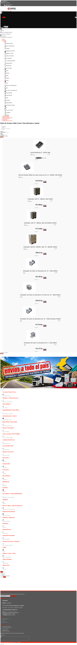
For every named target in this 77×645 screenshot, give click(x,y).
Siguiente (6, 27)
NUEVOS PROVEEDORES (7, 117)
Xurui (3, 129)
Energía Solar (5, 467)
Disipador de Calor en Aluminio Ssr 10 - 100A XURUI (40, 270)
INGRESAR (5, 619)
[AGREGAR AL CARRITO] (43, 182)
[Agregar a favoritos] (48, 154)
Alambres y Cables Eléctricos (9, 45)
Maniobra (6, 87)
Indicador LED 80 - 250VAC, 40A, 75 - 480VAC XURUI (40, 246)
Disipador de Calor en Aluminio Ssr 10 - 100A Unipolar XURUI (40, 318)
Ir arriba (1, 644)
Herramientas (7, 77)
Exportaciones (5, 119)
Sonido (6, 107)
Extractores (6, 75)
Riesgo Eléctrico (7, 100)
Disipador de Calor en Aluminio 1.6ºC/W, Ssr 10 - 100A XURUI (40, 294)
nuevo (3, 573)
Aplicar (4, 17)
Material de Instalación (8, 92)
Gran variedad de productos (7, 627)
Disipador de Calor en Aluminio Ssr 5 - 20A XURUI (40, 342)
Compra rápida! (5, 629)
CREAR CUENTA (6, 618)
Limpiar (1, 576)
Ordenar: (1, 26)
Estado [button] (1, 572)
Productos (5, 622)
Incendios (6, 82)
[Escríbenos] (3, 644)
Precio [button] (1, 570)
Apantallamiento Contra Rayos (10, 50)
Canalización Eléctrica (8, 63)
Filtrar (2, 571)
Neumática (6, 97)
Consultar (39, 157)
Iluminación (7, 80)
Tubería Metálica (7, 112)
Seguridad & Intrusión (8, 102)
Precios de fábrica (5, 628)
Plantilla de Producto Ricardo (7, 120)
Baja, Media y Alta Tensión (9, 55)
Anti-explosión (7, 48)
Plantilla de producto (6, 118)
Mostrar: (1, 134)
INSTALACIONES (6, 116)
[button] (8, 5)
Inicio (4, 621)
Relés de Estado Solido (6, 128)
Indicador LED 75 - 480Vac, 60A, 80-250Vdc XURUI (40, 222)
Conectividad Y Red (8, 65)
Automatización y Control (9, 53)
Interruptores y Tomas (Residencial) (10, 85)
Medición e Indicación (8, 95)
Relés (3, 127)
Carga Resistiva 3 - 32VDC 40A (40, 152)
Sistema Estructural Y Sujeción (10, 105)
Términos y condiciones (6, 631)
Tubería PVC (5, 569)
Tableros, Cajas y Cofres (7, 557)
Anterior (2, 27)
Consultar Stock (6, 575)
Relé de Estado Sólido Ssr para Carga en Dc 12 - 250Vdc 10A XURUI (40, 175)
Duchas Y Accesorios (8, 68)
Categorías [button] (2, 389)
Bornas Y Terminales (8, 58)
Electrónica (6, 70)
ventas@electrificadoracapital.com (10, 611)
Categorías (4, 40)
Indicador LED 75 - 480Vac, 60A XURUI (40, 199)
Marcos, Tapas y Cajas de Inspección (11, 90)
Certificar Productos (6, 115)
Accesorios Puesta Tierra (9, 43)
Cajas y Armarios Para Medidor (10, 60)
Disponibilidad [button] (2, 574)
